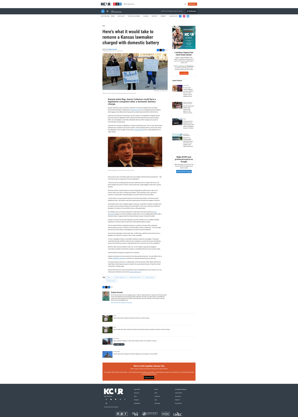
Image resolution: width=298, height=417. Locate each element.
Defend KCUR (149, 377)
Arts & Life (121, 16)
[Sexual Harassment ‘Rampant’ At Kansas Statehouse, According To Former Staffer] (107, 354)
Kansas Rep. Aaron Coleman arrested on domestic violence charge (131, 318)
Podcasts (136, 399)
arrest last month (136, 110)
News (112, 16)
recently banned (139, 130)
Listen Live (136, 393)
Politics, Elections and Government (188, 103)
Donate (193, 4)
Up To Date (116, 338)
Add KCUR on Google (184, 171)
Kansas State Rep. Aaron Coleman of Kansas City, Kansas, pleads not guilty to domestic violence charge (141, 329)
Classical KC (173, 16)
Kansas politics (150, 277)
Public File (177, 399)
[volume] (107, 11)
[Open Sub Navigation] (115, 16)
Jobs (156, 399)
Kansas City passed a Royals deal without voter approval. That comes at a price (188, 109)
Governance (178, 396)
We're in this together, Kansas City (149, 366)
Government (116, 351)
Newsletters (137, 403)
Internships (157, 403)
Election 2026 (105, 16)
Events (156, 389)
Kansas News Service (135, 277)
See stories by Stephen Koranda (121, 302)
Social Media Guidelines (180, 389)
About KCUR (137, 389)
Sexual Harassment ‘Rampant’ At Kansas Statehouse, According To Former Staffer (135, 354)
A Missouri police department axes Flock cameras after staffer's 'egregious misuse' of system (188, 125)
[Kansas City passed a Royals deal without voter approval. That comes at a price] (177, 105)
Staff (156, 393)
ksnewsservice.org (135, 272)
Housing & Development (186, 135)
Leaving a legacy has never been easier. (184, 53)
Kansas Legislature (120, 277)
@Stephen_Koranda (119, 258)
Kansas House (111, 280)
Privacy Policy (178, 403)
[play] (103, 11)
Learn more (184, 73)
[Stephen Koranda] (105, 296)
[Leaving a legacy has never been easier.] (183, 37)
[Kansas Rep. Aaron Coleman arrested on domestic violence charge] (107, 318)
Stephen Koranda (112, 49)
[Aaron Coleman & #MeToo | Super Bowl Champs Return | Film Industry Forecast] (107, 341)
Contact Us (157, 396)
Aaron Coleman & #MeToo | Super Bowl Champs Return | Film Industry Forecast (134, 341)
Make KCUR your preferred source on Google (184, 159)
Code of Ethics (178, 393)
